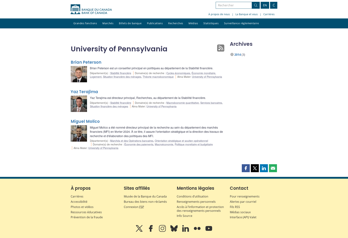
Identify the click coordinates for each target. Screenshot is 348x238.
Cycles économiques (178, 73)
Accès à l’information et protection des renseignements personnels (200, 209)
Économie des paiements (138, 144)
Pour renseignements (245, 196)
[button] (246, 168)
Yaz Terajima (84, 92)
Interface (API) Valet (243, 217)
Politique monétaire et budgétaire (194, 144)
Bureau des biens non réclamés (145, 202)
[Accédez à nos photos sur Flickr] (197, 231)
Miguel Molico (85, 121)
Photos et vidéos (82, 207)
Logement (96, 76)
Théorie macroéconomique (158, 76)
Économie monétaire (203, 73)
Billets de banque (130, 23)
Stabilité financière (120, 73)
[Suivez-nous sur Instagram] (163, 231)
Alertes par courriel (243, 202)
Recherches (175, 23)
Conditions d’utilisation (192, 196)
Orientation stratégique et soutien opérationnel (181, 141)
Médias (193, 23)
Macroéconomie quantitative (182, 103)
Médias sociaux (240, 212)
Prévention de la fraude (87, 217)
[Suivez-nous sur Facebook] (151, 231)
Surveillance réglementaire (241, 23)
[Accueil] (91, 9)
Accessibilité (79, 202)
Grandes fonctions (85, 23)
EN (265, 5)
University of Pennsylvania (207, 76)
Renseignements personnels (196, 202)
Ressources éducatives (86, 212)
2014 (237, 55)
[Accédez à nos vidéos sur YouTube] (208, 231)
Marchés (107, 23)
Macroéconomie (164, 144)
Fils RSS (235, 207)
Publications (155, 23)
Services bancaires (211, 103)
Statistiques (211, 23)
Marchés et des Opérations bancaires (131, 141)
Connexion (134, 207)
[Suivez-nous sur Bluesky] (174, 231)
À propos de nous (219, 14)
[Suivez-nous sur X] (139, 231)
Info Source (184, 216)
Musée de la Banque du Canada (145, 196)
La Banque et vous (246, 14)
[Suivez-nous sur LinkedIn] (186, 231)
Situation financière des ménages (122, 76)
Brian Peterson (86, 62)
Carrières (269, 14)
